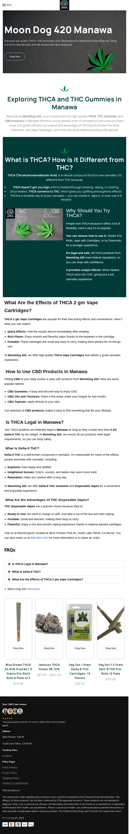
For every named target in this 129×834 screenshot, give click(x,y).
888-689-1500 (40, 537)
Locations (7, 755)
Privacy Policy (9, 772)
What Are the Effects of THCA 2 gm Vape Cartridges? (47, 579)
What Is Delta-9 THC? (26, 571)
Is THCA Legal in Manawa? (30, 564)
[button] (64, 564)
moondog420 (11, 818)
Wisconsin (33, 589)
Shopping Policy (10, 778)
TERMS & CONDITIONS (15, 783)
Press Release (10, 767)
